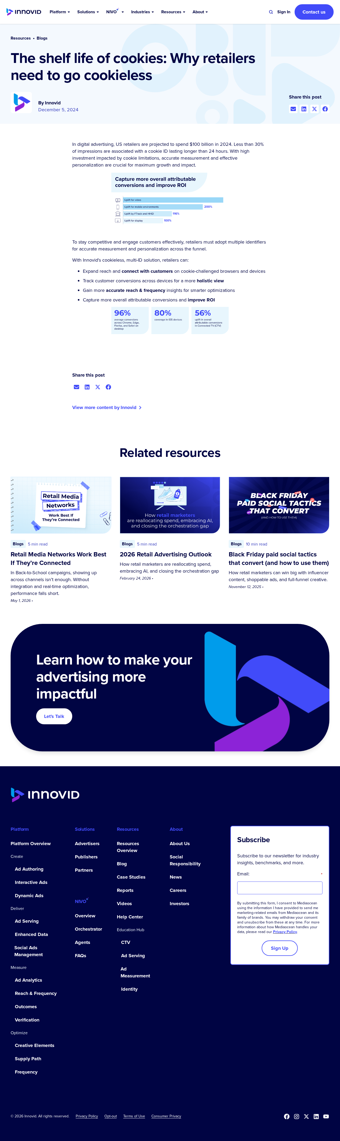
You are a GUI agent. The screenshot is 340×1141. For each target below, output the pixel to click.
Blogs (42, 38)
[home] (23, 12)
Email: (279, 873)
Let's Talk (54, 716)
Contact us (314, 11)
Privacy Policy (285, 931)
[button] (60, 11)
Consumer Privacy (166, 1116)
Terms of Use (134, 1116)
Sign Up (279, 948)
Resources (21, 38)
